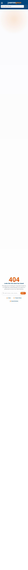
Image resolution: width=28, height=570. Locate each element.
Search (23, 293)
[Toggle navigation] (1, 3)
